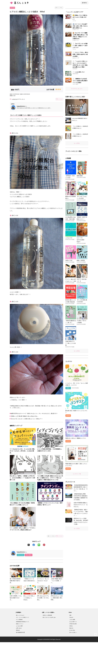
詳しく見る (28, 554)
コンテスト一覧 (77, 473)
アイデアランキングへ (77, 88)
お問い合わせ (19, 628)
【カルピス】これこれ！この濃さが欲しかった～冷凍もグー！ (27, 418)
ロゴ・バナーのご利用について (22, 617)
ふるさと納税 (72, 619)
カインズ (12, 7)
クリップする (59, 7)
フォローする (20, 554)
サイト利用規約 (19, 619)
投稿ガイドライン (19, 623)
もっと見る (77, 143)
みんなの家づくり (73, 621)
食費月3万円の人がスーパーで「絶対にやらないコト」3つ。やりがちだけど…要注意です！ (34, 413)
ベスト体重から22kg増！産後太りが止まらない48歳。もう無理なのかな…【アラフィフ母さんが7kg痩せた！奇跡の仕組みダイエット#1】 (50, 477)
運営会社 (18, 630)
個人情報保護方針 (20, 632)
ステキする (59, 99)
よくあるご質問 (19, 626)
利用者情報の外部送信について (22, 621)
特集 (70, 615)
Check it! (71, 617)
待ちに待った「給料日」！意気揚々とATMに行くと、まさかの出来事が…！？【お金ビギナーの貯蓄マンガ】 (22, 477)
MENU (85, 2)
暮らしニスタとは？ (20, 615)
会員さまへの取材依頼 (47, 615)
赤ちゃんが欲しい (73, 632)
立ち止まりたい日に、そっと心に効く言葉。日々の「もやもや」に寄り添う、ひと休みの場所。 (22, 450)
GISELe (71, 626)
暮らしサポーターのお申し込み (49, 617)
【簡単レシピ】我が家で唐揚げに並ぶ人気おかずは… (24, 416)
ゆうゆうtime (72, 630)
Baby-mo (71, 628)
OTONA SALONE (73, 623)
